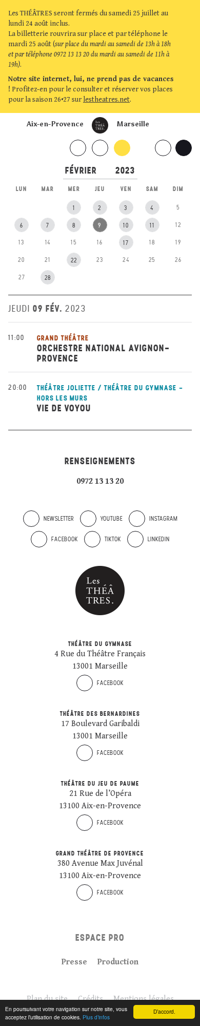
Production (117, 962)
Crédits (90, 999)
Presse (74, 962)
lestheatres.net (106, 100)
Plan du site (47, 999)
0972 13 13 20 (100, 481)
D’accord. (164, 1011)
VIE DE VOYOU (64, 408)
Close (187, 99)
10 (126, 225)
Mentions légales (143, 999)
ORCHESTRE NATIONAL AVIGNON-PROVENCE (103, 353)
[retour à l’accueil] (100, 125)
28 (48, 277)
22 (74, 260)
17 (126, 242)
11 (152, 225)
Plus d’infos (96, 1017)
